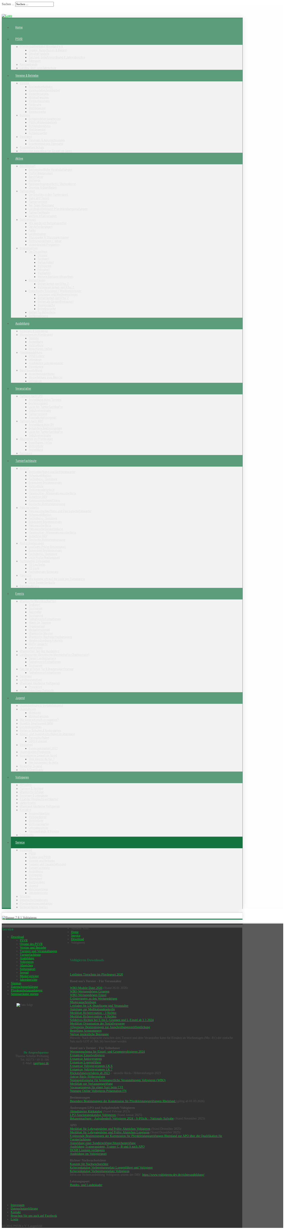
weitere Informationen (43, 216)
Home (19, 27)
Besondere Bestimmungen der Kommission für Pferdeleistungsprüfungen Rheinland (123, 1101)
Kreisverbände (29, 64)
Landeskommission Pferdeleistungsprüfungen (58, 209)
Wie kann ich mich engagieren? (39, 720)
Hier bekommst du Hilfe (43, 762)
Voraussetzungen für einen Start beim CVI (96, 1087)
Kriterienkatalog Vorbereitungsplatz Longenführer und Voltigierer (111, 1167)
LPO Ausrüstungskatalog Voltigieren (93, 1115)
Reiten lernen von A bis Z (53, 284)
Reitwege (35, 180)
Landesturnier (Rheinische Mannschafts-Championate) (54, 655)
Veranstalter (23, 388)
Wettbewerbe (37, 108)
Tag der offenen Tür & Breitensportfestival (46, 669)
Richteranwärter (39, 824)
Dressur (42, 255)
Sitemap (25, 896)
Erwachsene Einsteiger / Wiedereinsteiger (55, 291)
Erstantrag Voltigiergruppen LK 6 (91, 1066)
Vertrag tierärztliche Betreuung (89, 1034)
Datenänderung (29, 586)
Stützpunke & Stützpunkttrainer (49, 237)
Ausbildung (22, 323)
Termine (34, 338)
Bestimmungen (38, 403)
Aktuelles (26, 785)
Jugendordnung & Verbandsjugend (41, 705)
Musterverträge (38, 889)
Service (20, 842)
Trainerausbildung (31, 352)
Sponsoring (36, 615)
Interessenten (29, 248)
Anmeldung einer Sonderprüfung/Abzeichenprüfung (103, 1143)
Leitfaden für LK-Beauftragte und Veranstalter (99, 1005)
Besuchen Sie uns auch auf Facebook (34, 1215)
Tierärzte (25, 575)
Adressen (35, 61)
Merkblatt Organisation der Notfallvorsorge (97, 1023)
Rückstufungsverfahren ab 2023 (90, 1073)
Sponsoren (35, 608)
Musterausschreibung (83, 1002)
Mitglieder (35, 712)
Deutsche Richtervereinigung (47, 504)
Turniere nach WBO (31, 421)
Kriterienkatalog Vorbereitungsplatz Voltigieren (99, 1171)
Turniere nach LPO (31, 396)
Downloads (27, 835)
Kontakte (25, 810)
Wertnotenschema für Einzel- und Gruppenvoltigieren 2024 (107, 1051)
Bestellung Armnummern (86, 1030)
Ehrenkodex (36, 366)
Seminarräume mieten (34, 907)
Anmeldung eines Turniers (45, 399)
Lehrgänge (35, 359)
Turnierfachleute (39, 212)
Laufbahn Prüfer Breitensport (47, 547)
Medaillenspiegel (39, 630)
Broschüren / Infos (40, 349)
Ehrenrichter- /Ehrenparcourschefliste (52, 493)
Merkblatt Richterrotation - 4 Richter (93, 1016)
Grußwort (34, 605)
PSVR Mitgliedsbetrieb (43, 122)
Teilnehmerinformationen (45, 619)
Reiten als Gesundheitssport (56, 301)
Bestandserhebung (41, 87)
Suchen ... (8, 4)
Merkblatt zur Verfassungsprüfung (91, 1083)
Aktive (19, 158)
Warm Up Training (40, 622)
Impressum (17, 1205)
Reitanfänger (37, 280)
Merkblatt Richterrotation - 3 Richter (93, 1013)
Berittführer (36, 177)
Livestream (36, 647)
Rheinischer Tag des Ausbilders (39, 651)
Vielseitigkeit (46, 262)
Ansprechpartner (39, 813)
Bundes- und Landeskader (86, 1185)
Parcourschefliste (40, 525)
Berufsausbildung (31, 370)
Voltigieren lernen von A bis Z (56, 287)
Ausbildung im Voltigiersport (88, 1153)
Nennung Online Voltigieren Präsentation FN (98, 1091)
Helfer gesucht (38, 644)
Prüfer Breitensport (41, 173)
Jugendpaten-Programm (44, 244)
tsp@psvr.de (41, 1063)
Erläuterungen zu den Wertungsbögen (93, 998)
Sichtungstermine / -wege (45, 241)
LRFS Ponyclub (38, 741)
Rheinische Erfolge (32, 792)
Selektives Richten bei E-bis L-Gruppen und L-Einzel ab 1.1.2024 (112, 1020)
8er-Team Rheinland (41, 205)
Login (14, 1219)
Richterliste (36, 345)
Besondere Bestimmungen (45, 428)
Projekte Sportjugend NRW (36, 723)
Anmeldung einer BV (41, 424)
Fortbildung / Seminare (43, 479)
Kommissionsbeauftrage (44, 500)
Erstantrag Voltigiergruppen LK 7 (91, 1069)
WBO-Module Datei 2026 (86, 988)
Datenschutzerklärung (34, 900)
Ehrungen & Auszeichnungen (47, 140)
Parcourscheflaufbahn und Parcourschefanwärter (60, 511)
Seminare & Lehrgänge (34, 331)
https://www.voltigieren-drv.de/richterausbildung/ (173, 1174)
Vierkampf (44, 273)
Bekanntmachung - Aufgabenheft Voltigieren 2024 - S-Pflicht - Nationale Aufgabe (122, 1118)
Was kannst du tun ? (42, 759)
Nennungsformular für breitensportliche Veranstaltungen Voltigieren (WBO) (118, 1080)
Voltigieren (44, 266)
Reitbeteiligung (38, 316)
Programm (35, 687)
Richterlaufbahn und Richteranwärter (52, 472)
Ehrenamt (26, 136)
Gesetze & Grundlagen (43, 187)
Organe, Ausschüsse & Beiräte (48, 50)
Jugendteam (28, 709)
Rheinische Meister (41, 633)
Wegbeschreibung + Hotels (46, 640)
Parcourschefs (29, 507)
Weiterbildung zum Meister (46, 377)
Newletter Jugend (31, 766)
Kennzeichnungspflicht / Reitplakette (52, 184)
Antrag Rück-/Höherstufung (87, 1076)
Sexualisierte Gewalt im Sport (38, 755)
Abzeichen (35, 878)
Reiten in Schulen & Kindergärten (40, 730)
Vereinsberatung (39, 101)
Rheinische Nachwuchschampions (50, 637)
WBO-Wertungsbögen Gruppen (89, 991)
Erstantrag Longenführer (85, 1062)
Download (26, 850)
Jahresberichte (38, 893)
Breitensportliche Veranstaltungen (50, 169)
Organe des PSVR (40, 857)
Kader (32, 230)
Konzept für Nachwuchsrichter (89, 1164)
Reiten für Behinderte (42, 312)
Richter (24, 468)
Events (19, 593)
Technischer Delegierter (35, 561)
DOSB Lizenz (37, 356)
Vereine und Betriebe (42, 861)
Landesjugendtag (31, 679)
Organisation (37, 626)
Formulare (26, 453)
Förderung (35, 104)
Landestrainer (37, 234)
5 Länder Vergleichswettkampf (39, 799)
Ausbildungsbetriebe (42, 374)
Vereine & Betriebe (27, 75)
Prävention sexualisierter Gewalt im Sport (46, 151)
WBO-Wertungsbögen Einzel (88, 995)
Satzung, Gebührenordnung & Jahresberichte (57, 57)
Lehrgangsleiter (38, 828)
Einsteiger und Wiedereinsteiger (58, 294)
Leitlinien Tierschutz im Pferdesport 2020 (96, 974)
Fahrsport (44, 269)
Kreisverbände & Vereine (44, 831)
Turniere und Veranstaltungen (47, 864)
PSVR (18, 39)
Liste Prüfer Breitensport (44, 557)
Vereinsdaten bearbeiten (44, 90)
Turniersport (27, 191)
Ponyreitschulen (39, 737)
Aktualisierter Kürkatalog (86, 1111)
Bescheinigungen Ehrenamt (46, 144)
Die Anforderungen (40, 226)
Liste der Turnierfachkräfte (46, 407)
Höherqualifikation (40, 475)
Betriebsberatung (40, 126)
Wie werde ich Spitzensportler (47, 223)
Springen (43, 259)
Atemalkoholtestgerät (43, 417)
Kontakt (16, 1212)
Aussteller (35, 612)
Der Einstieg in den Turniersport (48, 194)
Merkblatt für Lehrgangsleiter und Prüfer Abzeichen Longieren (109, 1132)
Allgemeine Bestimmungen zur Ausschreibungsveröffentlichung (110, 1027)
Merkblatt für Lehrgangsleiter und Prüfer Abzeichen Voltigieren (110, 1128)
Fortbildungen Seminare (44, 572)
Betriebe (25, 115)
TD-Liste (34, 568)
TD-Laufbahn (37, 564)
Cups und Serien (39, 198)
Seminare (26, 676)
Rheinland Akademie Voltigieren (40, 683)
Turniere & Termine (31, 788)
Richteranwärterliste (42, 490)
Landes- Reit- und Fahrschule (38, 68)
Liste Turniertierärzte (42, 582)
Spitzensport (28, 219)
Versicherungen (39, 94)
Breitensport (27, 166)
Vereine (24, 83)
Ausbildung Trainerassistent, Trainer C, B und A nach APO (107, 1146)
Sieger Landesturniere (42, 658)
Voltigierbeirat (38, 817)
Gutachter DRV (38, 497)
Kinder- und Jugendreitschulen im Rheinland (47, 734)
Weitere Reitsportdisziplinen (55, 276)
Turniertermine (38, 202)
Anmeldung (36, 342)
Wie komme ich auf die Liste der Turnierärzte (57, 579)
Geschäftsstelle (39, 54)
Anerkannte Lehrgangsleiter (46, 363)
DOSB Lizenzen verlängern (87, 1150)
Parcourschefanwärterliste (46, 529)
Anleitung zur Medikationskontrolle (92, 1009)
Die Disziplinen (38, 251)
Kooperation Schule (32, 147)
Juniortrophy (28, 803)
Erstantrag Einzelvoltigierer (87, 1055)
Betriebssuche (38, 133)
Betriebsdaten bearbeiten (45, 119)
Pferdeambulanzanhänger (36, 903)
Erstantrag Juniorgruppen (86, 1058)
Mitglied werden (39, 97)
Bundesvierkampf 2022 (43, 748)
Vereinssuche (37, 111)
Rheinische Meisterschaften (38, 601)
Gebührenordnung (40, 410)
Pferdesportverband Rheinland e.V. (41, 46)
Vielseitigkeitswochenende (37, 690)
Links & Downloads (31, 770)
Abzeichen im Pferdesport (36, 334)
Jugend (20, 698)
